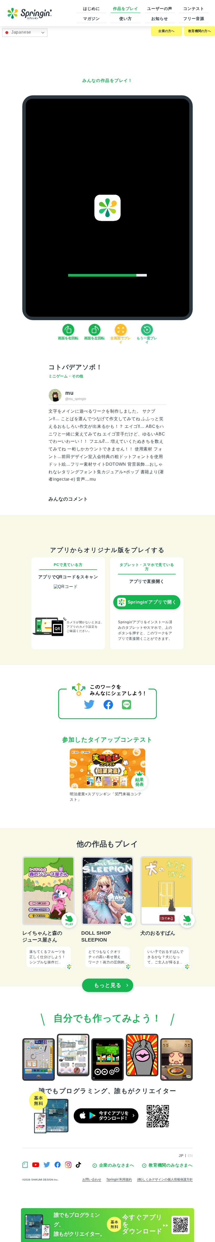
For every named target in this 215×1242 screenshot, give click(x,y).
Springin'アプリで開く (152, 602)
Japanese (20, 32)
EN (190, 1155)
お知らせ (159, 18)
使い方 (125, 18)
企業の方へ (166, 31)
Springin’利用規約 (119, 1179)
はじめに (91, 8)
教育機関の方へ (199, 31)
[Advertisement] (107, 54)
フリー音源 (193, 18)
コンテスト (193, 8)
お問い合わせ (91, 1179)
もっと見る (107, 985)
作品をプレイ (125, 8)
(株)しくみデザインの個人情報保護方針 (165, 1179)
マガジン (91, 18)
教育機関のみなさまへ (171, 1165)
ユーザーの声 (159, 8)
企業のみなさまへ (116, 1165)
